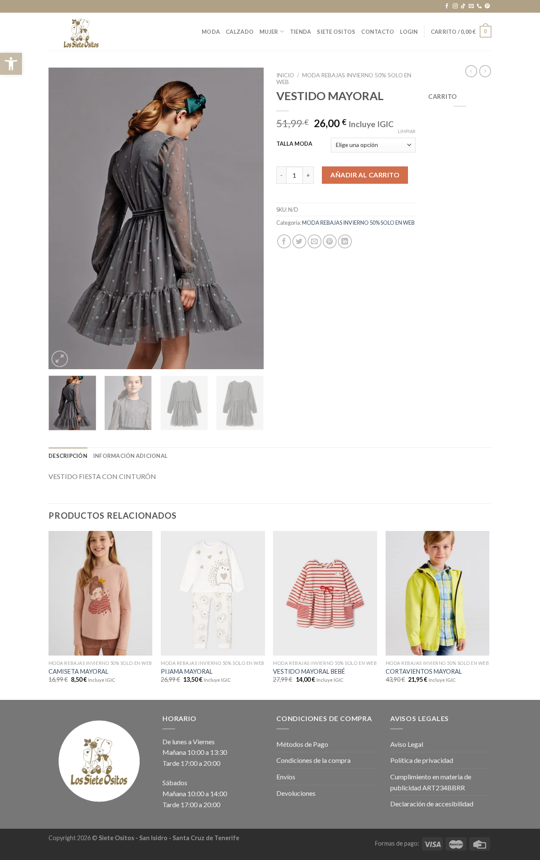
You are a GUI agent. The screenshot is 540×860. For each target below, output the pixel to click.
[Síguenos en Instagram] (455, 6)
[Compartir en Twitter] (299, 241)
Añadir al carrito (365, 175)
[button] (11, 64)
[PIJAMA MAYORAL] (213, 593)
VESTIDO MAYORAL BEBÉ (309, 671)
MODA (211, 31)
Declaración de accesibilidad (431, 804)
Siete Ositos (336, 31)
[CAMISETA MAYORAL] (101, 593)
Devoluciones (296, 793)
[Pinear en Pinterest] (330, 241)
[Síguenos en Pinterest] (487, 6)
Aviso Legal (406, 744)
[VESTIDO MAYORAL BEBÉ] (325, 593)
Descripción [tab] (68, 455)
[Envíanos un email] (471, 6)
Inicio (285, 75)
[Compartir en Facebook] (284, 241)
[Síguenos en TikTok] (463, 6)
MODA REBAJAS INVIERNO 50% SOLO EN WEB (358, 222)
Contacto (377, 31)
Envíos (285, 777)
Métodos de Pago (302, 744)
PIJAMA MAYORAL (187, 671)
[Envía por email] (314, 241)
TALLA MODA (294, 144)
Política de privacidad (421, 760)
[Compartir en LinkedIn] (345, 241)
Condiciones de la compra (313, 760)
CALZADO (240, 31)
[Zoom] (59, 359)
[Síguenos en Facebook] (446, 6)
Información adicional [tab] (130, 455)
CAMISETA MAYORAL (78, 671)
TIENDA (300, 31)
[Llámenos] (479, 6)
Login (409, 31)
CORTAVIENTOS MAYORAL (424, 671)
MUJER (268, 31)
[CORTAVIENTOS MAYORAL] (438, 593)
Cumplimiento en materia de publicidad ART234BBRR (430, 782)
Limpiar (407, 131)
